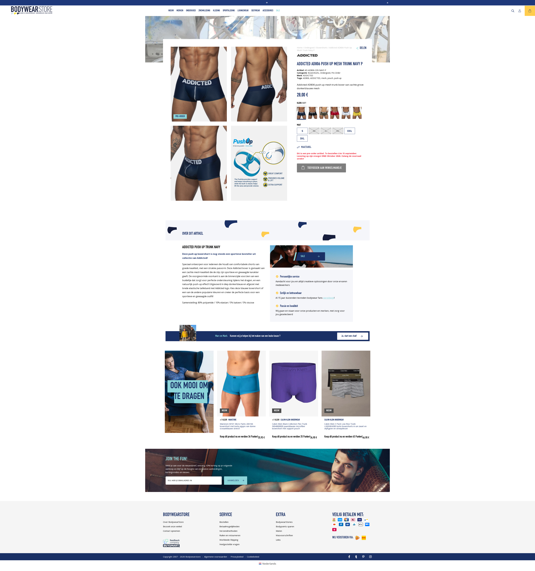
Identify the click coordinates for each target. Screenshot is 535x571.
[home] (31, 13)
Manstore (232, 420)
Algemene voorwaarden (215, 556)
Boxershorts (321, 47)
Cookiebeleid (253, 556)
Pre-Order (335, 72)
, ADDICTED (314, 78)
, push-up (337, 78)
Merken (180, 10)
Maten (279, 530)
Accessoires (268, 10)
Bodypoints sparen (285, 526)
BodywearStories (284, 522)
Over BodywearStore (173, 522)
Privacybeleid (237, 556)
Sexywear (255, 10)
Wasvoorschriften (284, 535)
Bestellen (223, 522)
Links (278, 539)
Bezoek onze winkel (172, 526)
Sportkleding (229, 10)
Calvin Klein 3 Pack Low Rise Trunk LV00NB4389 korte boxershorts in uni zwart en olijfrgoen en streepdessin (345, 426)
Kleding (216, 10)
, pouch (329, 78)
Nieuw (171, 10)
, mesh (323, 78)
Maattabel (306, 147)
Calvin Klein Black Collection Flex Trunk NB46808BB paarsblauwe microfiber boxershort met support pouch (289, 426)
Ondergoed (191, 10)
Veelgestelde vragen (229, 544)
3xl (302, 138)
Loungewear (243, 10)
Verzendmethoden (228, 530)
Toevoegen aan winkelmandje (324, 168)
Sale (278, 10)
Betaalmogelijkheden (229, 526)
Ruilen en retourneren (229, 535)
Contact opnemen (171, 530)
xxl (349, 131)
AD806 (306, 78)
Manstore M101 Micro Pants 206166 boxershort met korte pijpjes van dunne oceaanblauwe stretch (238, 426)
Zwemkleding (204, 10)
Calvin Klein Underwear (290, 420)
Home (299, 47)
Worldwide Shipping (228, 539)
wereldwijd (328, 297)
